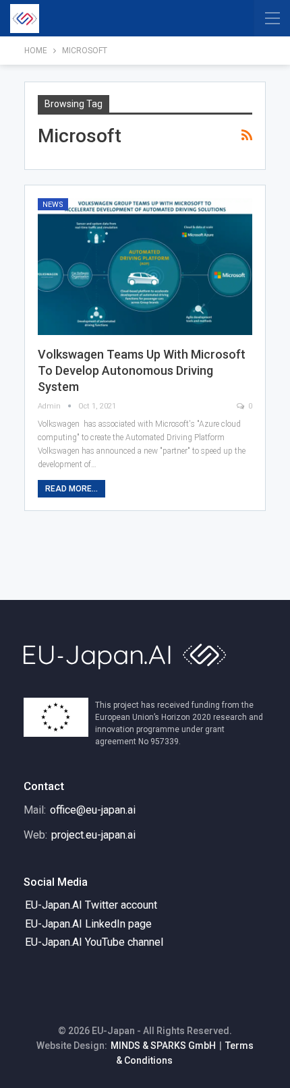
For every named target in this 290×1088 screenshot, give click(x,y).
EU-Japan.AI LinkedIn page (88, 923)
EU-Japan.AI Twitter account (91, 905)
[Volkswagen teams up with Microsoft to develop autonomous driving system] (145, 267)
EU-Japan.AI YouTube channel (94, 942)
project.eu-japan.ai (93, 834)
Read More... (71, 488)
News (52, 204)
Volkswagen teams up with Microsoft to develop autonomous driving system (141, 370)
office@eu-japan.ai (93, 810)
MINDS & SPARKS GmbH (163, 1045)
